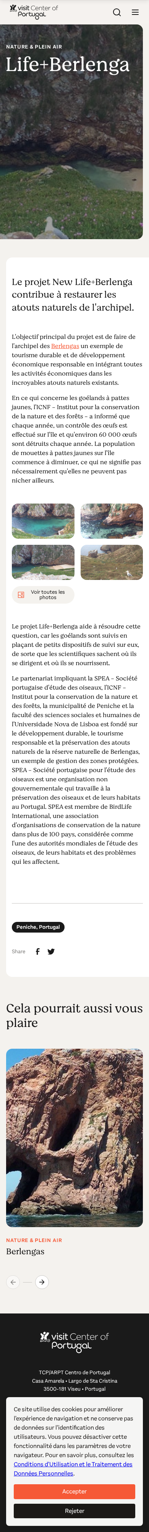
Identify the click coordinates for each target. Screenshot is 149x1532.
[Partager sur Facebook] (37, 951)
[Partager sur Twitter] (51, 952)
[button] (135, 12)
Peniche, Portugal (38, 927)
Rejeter (74, 1511)
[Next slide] (42, 1282)
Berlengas (65, 346)
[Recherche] (117, 12)
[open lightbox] (43, 521)
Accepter (74, 1491)
